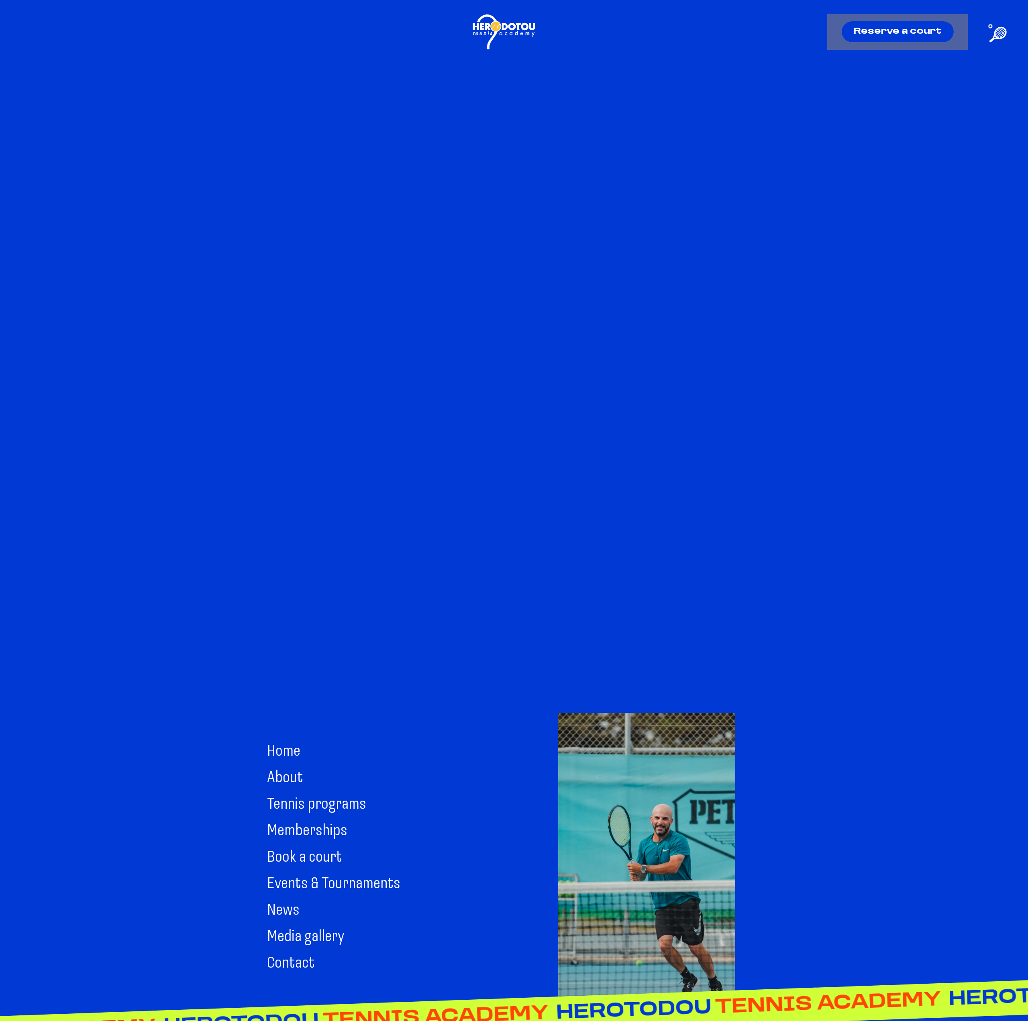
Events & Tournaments (333, 884)
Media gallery (305, 937)
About (285, 778)
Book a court (304, 858)
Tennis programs (316, 805)
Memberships (307, 831)
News (283, 911)
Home (283, 752)
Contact (291, 964)
